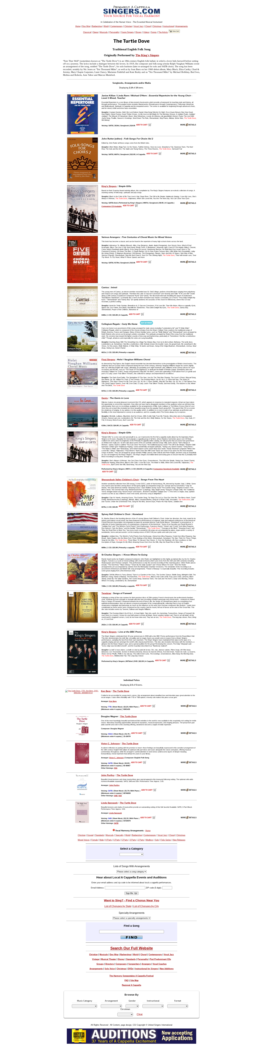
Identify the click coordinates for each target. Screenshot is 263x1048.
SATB (116, 823)
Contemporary (116, 26)
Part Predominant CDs (160, 959)
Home (78, 26)
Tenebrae (106, 593)
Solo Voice (110, 969)
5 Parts (125, 840)
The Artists (163, 32)
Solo (157, 840)
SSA (115, 768)
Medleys (149, 840)
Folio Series (166, 840)
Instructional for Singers (146, 969)
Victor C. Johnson (110, 743)
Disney (138, 32)
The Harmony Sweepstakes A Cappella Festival (131, 976)
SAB (115, 796)
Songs (154, 32)
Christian (128, 26)
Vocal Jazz (139, 26)
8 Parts (108, 840)
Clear (140, 1014)
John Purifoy (107, 775)
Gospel (90, 835)
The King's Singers (147, 55)
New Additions (167, 969)
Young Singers (127, 32)
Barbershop (97, 26)
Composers (121, 964)
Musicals (104, 32)
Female (94, 840)
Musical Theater (108, 959)
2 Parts (141, 840)
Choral (148, 26)
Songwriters (134, 964)
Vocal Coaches (160, 964)
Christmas (157, 26)
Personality (114, 32)
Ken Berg (106, 691)
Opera (95, 32)
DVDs (130, 969)
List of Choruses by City (146, 906)
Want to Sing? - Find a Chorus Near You (131, 900)
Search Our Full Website (131, 948)
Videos (146, 32)
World (106, 26)
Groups (99, 964)
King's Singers (109, 186)
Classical (87, 32)
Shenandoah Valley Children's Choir (120, 479)
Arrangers (146, 964)
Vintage (95, 959)
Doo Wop (86, 26)
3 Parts (133, 840)
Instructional (168, 26)
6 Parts (117, 840)
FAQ (126, 980)
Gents (105, 398)
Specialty (119, 835)
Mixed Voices (84, 840)
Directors (109, 964)
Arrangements (181, 26)
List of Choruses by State (117, 906)
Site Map (134, 980)
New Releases (179, 840)
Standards (99, 835)
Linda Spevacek (109, 803)
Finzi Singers (108, 359)
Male (102, 840)
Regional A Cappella (131, 985)
